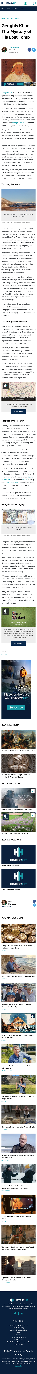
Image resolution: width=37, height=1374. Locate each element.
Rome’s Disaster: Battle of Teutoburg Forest (16, 809)
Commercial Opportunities (18, 1330)
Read (8, 8)
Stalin (17, 482)
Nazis (24, 479)
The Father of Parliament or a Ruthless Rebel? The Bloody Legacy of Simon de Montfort (17, 1248)
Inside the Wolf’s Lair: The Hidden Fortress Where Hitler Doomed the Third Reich (16, 1187)
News (18, 1332)
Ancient (4, 654)
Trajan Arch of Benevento (10, 866)
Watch (2, 8)
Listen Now (18, 412)
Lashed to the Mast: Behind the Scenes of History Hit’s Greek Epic (16, 1005)
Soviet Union (9, 482)
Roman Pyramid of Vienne (10, 890)
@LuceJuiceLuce (13, 52)
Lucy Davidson (14, 47)
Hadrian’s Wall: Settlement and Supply (15, 833)
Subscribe (15, 8)
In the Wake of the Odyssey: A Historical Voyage (18, 976)
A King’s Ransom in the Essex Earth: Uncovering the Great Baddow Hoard (18, 947)
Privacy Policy (18, 1339)
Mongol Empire (18, 122)
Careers (18, 1335)
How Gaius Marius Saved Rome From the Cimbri (18, 751)
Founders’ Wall (18, 1344)
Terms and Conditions (19, 1337)
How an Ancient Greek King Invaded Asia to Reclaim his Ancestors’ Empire (16, 776)
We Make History (18, 1328)
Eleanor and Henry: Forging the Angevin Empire (18, 1127)
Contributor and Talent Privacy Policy (18, 1342)
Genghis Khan (6, 92)
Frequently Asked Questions (18, 1325)
